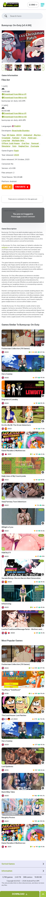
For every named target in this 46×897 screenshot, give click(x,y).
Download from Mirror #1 (15, 94)
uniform (4, 247)
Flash (16, 150)
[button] (42, 4)
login (19, 217)
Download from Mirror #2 (15, 97)
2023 (16, 155)
